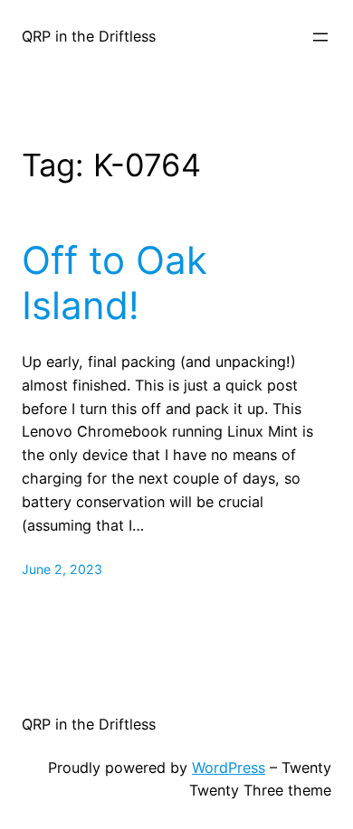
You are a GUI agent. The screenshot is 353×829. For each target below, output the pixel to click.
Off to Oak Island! (114, 283)
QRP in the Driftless (89, 36)
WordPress (228, 767)
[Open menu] (320, 37)
